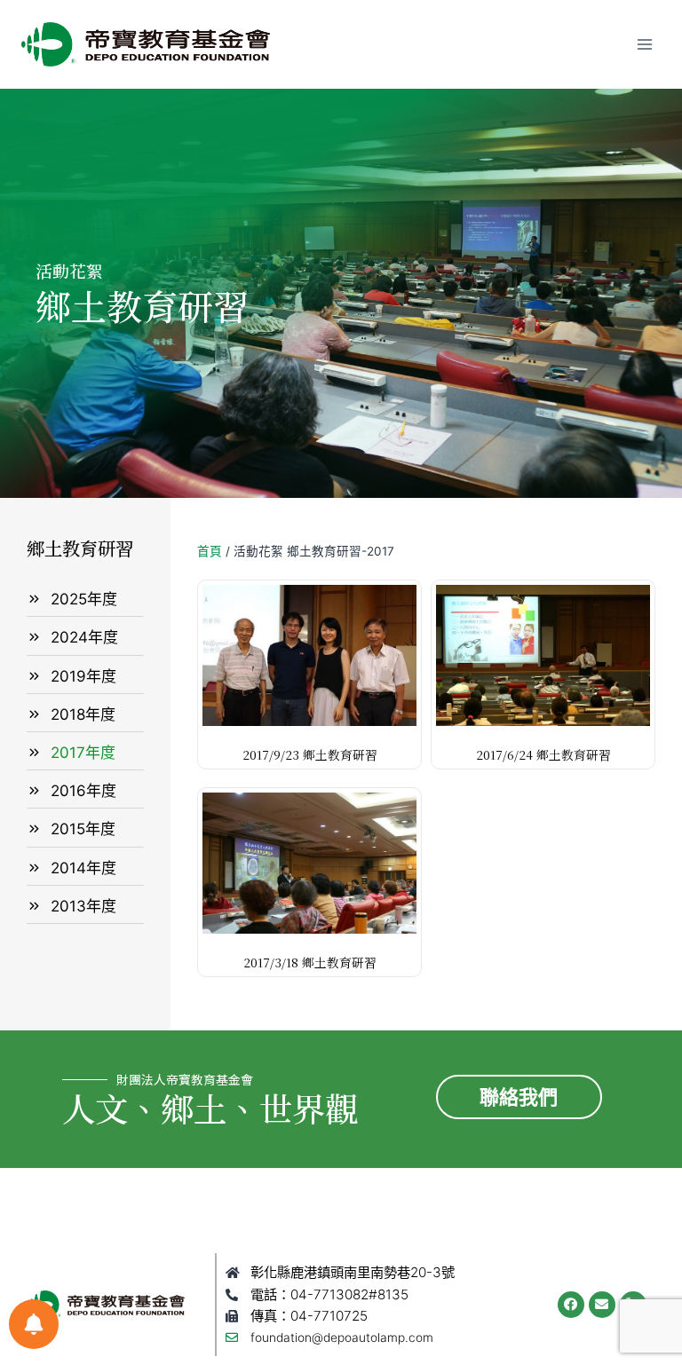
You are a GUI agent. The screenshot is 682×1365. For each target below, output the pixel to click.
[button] (519, 1097)
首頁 (209, 551)
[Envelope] (602, 1304)
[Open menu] (644, 44)
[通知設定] (34, 1324)
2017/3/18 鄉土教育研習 (310, 962)
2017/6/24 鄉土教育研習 (543, 754)
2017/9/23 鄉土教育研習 (309, 754)
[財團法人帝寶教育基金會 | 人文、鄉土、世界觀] (145, 44)
